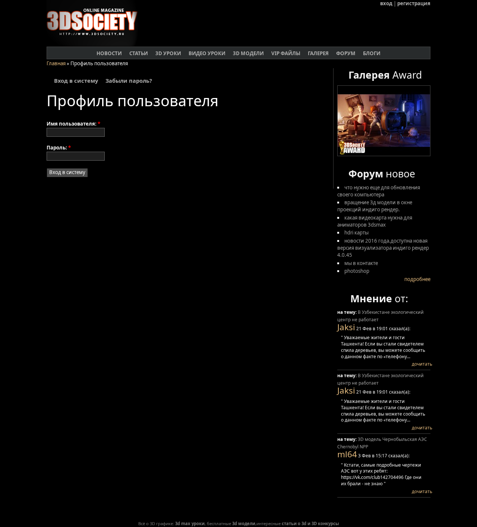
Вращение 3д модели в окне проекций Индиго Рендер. (374, 206)
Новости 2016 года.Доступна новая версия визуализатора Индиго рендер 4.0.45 (383, 247)
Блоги (371, 53)
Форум (346, 53)
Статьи (138, 53)
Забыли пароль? (128, 81)
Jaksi (346, 327)
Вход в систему (76, 81)
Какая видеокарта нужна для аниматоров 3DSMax (374, 221)
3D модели (248, 53)
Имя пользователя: (73, 123)
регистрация (413, 3)
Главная (56, 63)
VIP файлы (285, 53)
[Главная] (95, 44)
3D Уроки (168, 53)
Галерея (318, 53)
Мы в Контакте (361, 263)
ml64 (347, 454)
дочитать (422, 364)
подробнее (417, 279)
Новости (109, 53)
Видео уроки (207, 53)
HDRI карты (356, 232)
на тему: (347, 312)
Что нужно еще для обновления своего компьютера (378, 191)
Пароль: (59, 147)
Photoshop (356, 271)
